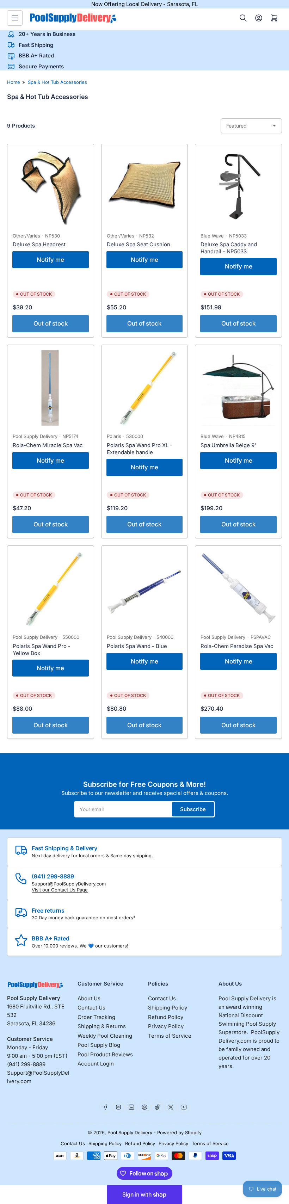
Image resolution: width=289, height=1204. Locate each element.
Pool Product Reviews (105, 1054)
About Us (89, 998)
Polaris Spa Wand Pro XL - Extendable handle (139, 449)
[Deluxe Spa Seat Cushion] (145, 187)
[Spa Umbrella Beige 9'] (238, 388)
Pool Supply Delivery (35, 436)
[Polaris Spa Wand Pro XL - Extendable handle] (145, 388)
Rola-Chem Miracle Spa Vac (48, 445)
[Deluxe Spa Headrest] (50, 187)
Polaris (114, 436)
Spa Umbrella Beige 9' (228, 445)
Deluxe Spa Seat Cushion (138, 244)
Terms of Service (169, 1035)
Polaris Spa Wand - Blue (137, 646)
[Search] (243, 18)
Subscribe (193, 809)
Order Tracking (96, 1017)
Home (13, 82)
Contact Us (91, 1007)
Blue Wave (212, 236)
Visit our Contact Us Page (60, 890)
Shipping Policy (167, 1007)
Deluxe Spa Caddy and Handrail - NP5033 (229, 248)
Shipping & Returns (102, 1026)
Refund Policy (165, 1017)
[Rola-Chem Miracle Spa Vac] (50, 388)
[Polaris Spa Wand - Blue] (145, 589)
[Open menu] (15, 18)
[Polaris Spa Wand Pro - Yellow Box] (50, 589)
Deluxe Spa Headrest (39, 244)
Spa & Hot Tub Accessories (57, 82)
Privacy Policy (166, 1026)
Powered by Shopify (179, 1132)
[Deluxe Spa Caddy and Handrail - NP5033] (238, 187)
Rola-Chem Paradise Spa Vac (237, 646)
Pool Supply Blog (99, 1045)
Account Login (96, 1063)
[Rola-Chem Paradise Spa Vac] (238, 589)
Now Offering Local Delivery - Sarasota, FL (144, 4)
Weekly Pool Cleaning (105, 1035)
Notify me (50, 259)
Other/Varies (26, 236)
